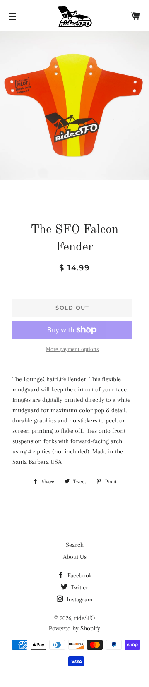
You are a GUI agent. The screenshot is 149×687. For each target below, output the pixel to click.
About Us (75, 557)
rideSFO (84, 618)
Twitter (78, 587)
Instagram (79, 599)
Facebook (79, 575)
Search (75, 545)
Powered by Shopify (74, 628)
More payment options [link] (72, 349)
